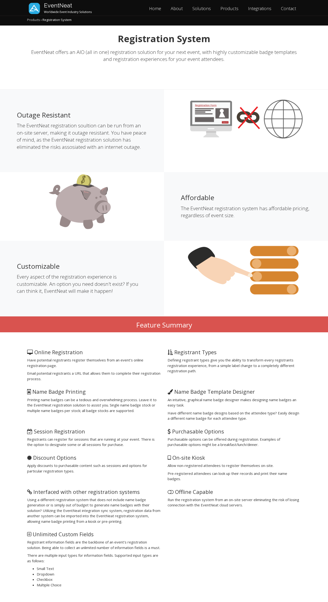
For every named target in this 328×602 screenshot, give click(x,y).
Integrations (259, 8)
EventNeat (58, 5)
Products (229, 8)
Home (155, 8)
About (177, 8)
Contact (288, 8)
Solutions (201, 8)
